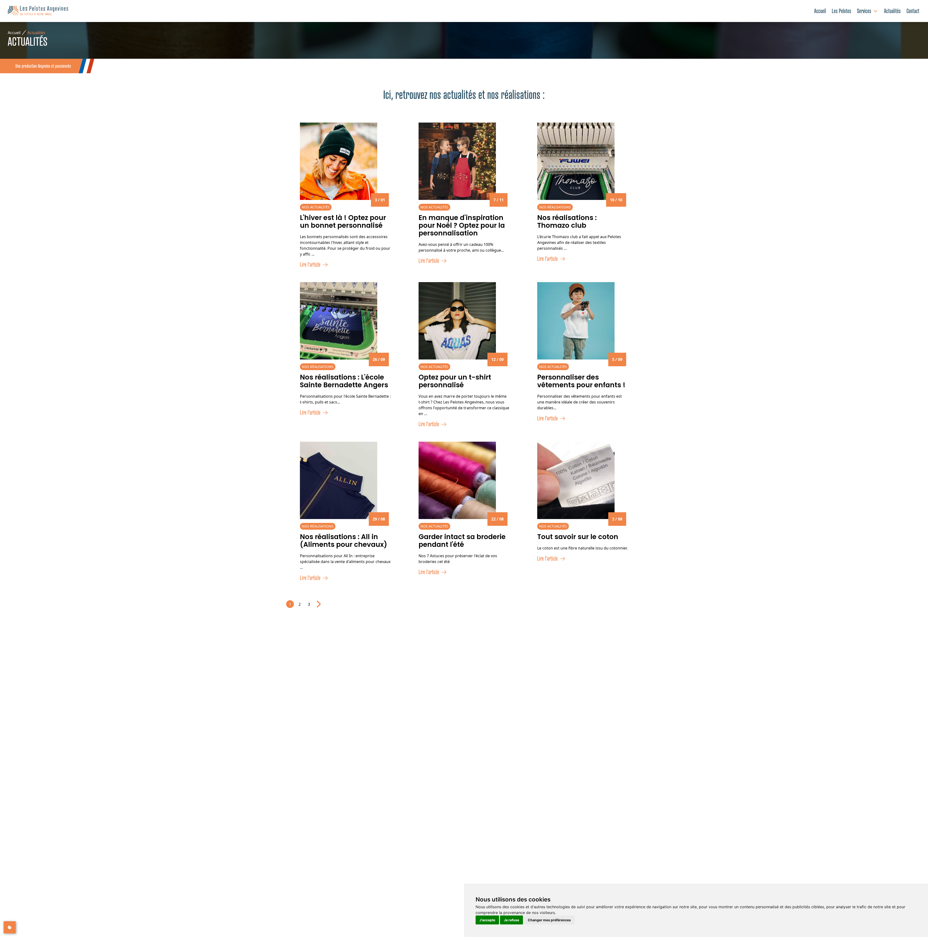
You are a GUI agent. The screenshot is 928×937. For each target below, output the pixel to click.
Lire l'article (310, 264)
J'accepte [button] (487, 920)
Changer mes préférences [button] (549, 920)
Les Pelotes (841, 11)
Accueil (820, 11)
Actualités (892, 11)
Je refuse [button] (511, 920)
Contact (912, 11)
